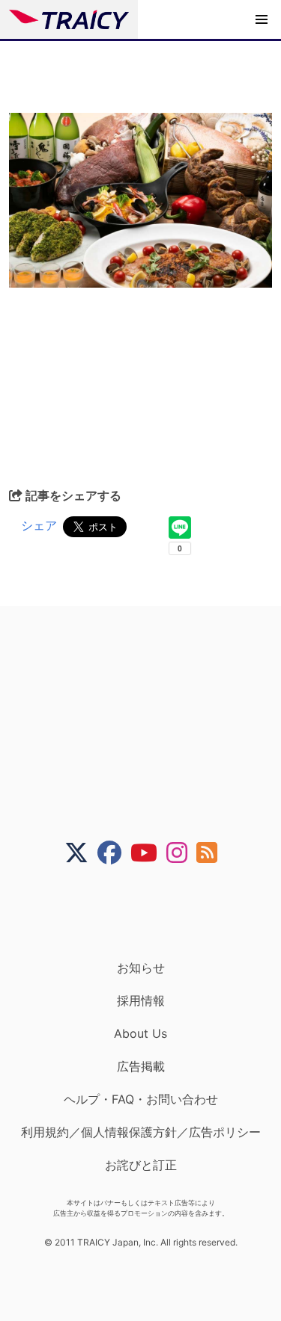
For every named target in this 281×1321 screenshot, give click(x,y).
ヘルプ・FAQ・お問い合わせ (141, 1099)
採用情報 (141, 1000)
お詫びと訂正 (141, 1164)
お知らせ (141, 967)
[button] (261, 19)
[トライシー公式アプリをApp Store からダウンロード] (150, 912)
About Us (140, 1033)
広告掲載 (141, 1066)
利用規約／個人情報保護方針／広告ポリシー (141, 1131)
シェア (39, 525)
